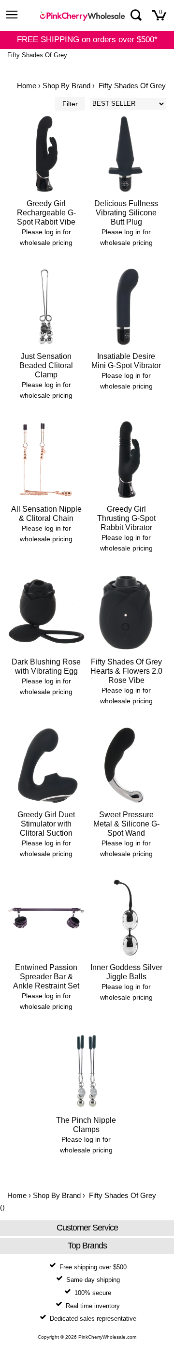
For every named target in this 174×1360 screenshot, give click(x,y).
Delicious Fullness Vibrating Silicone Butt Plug (126, 212)
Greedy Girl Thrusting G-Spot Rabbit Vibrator (126, 518)
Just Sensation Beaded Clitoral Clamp (46, 365)
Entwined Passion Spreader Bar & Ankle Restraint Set (46, 976)
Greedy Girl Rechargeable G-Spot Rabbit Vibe (46, 212)
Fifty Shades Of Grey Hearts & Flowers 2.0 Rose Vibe (126, 671)
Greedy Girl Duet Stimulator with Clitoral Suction (46, 823)
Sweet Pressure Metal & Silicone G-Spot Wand (126, 823)
